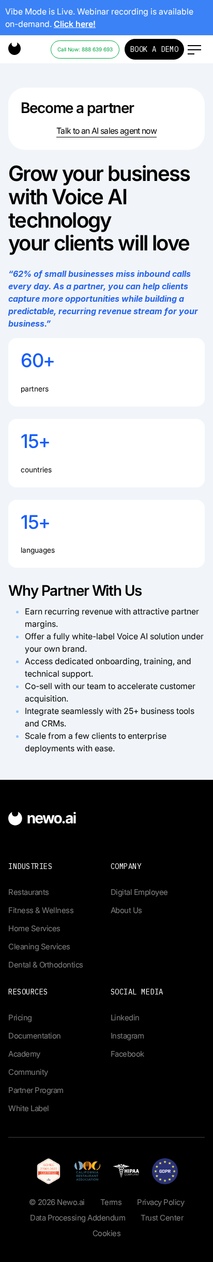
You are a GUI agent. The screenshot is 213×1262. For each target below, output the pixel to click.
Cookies (107, 1233)
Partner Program (36, 1090)
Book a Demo (154, 49)
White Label (28, 1108)
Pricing (20, 1017)
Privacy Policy (160, 1202)
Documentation (34, 1036)
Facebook (127, 1054)
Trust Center (162, 1218)
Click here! (75, 24)
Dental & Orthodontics (45, 965)
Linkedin (125, 1017)
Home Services (34, 928)
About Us (126, 910)
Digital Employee (139, 892)
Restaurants (28, 892)
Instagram (127, 1036)
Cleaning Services (39, 946)
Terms (111, 1202)
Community (28, 1072)
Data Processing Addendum (77, 1218)
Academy (24, 1054)
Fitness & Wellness (40, 910)
